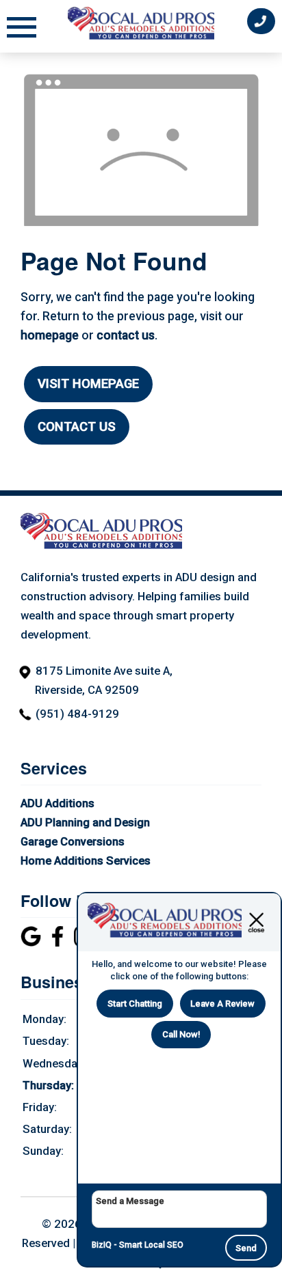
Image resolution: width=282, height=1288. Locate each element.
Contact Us (77, 426)
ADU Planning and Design (85, 822)
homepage (50, 335)
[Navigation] (21, 29)
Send (246, 1248)
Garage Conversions (73, 841)
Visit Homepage (88, 383)
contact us (126, 335)
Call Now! (181, 1034)
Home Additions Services (86, 860)
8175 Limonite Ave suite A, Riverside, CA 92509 (103, 680)
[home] (101, 546)
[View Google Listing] (32, 942)
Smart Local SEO (151, 1245)
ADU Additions (57, 803)
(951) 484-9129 (77, 713)
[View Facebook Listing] (59, 942)
